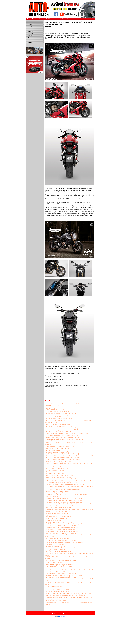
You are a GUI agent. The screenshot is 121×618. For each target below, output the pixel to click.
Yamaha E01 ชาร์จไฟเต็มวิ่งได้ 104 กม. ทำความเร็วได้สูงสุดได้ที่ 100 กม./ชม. (64, 439)
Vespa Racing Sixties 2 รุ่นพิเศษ (53, 520)
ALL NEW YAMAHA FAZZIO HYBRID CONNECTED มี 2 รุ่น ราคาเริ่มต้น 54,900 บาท (67, 433)
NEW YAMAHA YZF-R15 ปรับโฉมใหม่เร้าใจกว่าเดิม (59, 507)
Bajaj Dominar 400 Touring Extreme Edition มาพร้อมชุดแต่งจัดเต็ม (62, 430)
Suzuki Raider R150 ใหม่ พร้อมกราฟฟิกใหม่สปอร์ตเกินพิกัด (60, 529)
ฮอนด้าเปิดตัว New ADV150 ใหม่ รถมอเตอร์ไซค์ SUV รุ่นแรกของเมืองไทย (64, 502)
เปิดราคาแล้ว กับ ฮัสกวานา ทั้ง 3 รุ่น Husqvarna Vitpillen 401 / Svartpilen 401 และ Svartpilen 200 (69, 455)
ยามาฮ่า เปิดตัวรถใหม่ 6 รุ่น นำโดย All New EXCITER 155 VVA (61, 482)
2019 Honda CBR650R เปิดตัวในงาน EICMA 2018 (58, 591)
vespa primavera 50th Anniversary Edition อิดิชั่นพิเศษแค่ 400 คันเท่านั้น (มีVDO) (65, 595)
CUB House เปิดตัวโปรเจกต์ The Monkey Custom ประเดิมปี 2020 (61, 533)
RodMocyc (55, 18)
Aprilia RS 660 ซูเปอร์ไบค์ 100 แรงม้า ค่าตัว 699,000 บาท (60, 446)
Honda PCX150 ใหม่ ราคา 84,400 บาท (55, 546)
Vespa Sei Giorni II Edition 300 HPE (54, 515)
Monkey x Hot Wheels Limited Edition (55, 470)
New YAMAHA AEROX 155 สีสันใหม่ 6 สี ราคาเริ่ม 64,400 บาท (61, 577)
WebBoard (62, 18)
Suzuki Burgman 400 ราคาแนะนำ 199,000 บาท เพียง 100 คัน (61, 548)
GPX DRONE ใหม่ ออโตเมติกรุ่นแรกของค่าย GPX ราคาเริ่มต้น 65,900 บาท (64, 498)
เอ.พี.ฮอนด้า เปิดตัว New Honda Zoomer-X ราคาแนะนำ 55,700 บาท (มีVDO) (64, 575)
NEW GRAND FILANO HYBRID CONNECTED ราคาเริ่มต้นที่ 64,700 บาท (64, 428)
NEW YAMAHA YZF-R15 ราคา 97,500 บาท (56, 568)
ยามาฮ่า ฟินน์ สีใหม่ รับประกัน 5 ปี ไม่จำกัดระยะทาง (58, 411)
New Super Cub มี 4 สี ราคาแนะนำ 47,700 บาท (57, 448)
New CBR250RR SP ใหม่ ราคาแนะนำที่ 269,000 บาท (59, 415)
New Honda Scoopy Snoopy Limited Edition (56, 471)
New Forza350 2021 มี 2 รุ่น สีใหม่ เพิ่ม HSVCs (57, 468)
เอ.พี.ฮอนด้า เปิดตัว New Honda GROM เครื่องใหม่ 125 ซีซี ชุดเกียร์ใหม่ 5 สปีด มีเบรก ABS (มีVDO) (70, 509)
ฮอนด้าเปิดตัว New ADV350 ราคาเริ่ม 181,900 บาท (58, 441)
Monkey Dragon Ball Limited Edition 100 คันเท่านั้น (58, 550)
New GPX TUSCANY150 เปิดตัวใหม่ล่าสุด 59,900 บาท (59, 418)
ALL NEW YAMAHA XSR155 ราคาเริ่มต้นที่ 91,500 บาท (59, 564)
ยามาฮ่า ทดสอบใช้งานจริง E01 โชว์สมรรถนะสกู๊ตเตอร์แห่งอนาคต (62, 435)
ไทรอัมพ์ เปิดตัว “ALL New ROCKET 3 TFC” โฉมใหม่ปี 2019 (61, 573)
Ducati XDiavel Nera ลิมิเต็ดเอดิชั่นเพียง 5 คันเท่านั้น (58, 431)
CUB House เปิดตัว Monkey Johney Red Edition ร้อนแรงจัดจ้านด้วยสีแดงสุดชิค (65, 484)
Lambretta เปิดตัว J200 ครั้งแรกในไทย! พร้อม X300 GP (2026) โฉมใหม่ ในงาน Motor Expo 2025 (69, 404)
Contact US (69, 18)
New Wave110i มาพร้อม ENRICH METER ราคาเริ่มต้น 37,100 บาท (62, 437)
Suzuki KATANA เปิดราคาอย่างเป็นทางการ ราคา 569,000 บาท (61, 560)
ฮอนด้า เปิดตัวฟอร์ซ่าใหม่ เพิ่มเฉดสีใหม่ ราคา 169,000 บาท (60, 566)
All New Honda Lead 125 (52, 407)
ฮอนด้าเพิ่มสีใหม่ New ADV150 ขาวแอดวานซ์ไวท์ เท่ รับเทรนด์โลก (62, 527)
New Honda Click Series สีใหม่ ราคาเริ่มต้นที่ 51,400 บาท (60, 511)
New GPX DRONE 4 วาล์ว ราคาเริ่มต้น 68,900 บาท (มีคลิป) (60, 475)
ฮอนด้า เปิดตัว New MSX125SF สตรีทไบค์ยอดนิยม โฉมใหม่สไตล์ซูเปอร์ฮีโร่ (64, 524)
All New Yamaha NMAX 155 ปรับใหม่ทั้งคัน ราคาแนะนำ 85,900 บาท (62, 525)
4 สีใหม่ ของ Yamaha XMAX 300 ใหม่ (55, 586)
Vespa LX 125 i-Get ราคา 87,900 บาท (55, 562)
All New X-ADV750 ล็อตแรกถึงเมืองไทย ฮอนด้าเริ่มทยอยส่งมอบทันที (63, 489)
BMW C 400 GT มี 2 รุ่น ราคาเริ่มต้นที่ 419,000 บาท (58, 461)
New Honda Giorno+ (51, 408)
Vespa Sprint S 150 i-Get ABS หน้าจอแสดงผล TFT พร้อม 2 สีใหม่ (61, 479)
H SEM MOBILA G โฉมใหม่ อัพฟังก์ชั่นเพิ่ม (56, 417)
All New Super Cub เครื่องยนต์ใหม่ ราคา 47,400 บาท (59, 513)
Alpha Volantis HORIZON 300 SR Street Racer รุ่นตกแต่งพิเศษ (61, 413)
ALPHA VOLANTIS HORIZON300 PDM (55, 409)
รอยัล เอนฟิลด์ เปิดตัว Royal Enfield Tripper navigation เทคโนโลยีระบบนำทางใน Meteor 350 (68, 481)
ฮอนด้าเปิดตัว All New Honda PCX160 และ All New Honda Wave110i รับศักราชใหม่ (66, 494)
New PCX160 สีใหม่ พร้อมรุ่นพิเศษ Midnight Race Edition (60, 426)
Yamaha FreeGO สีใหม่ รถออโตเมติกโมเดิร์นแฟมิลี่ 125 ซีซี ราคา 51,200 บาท (64, 542)
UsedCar (48, 18)
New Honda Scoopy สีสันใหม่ (53, 450)
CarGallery (42, 18)
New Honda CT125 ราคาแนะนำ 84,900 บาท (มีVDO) (59, 522)
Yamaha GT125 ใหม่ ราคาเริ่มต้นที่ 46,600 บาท (57, 538)
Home (28, 18)
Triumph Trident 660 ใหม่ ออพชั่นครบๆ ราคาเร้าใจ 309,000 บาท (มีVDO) (64, 500)
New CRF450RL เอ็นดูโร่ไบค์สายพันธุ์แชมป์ (56, 493)
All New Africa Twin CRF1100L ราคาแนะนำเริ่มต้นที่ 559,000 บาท (62, 531)
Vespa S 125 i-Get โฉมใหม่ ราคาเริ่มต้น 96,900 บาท (58, 551)
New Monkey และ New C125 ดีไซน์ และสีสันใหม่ (58, 424)
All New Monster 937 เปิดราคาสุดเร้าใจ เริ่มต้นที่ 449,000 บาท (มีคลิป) (63, 457)
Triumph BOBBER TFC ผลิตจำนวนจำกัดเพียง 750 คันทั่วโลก (61, 540)
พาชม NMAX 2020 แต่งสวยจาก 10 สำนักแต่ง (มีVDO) (59, 516)
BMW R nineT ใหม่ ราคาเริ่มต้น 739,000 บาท (57, 467)
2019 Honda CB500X (51, 588)
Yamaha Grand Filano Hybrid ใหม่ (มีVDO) (56, 601)
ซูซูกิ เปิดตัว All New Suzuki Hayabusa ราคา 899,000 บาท (60, 477)
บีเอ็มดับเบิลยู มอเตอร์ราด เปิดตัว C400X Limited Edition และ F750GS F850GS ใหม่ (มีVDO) (68, 593)
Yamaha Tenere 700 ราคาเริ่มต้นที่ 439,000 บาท (57, 544)
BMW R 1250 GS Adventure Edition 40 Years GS (57, 491)
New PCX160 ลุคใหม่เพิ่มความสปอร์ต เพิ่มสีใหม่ (57, 452)
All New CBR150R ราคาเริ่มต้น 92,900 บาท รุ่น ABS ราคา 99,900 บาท (63, 459)
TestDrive (34, 18)
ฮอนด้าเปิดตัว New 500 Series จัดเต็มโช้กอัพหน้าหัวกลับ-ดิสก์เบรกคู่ (62, 454)
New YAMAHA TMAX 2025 (52, 405)
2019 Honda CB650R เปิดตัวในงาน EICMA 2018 (58, 589)
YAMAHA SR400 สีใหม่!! (52, 496)
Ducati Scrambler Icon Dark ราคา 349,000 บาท (57, 473)
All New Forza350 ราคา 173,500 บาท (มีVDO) (57, 518)
